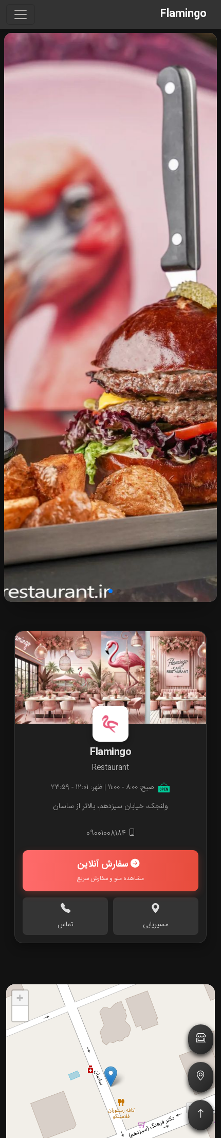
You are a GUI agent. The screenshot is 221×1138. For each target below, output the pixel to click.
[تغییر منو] (20, 14)
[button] (119, 591)
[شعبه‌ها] (200, 1039)
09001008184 (107, 834)
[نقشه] (200, 1077)
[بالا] (200, 1115)
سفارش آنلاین (110, 870)
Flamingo (183, 14)
